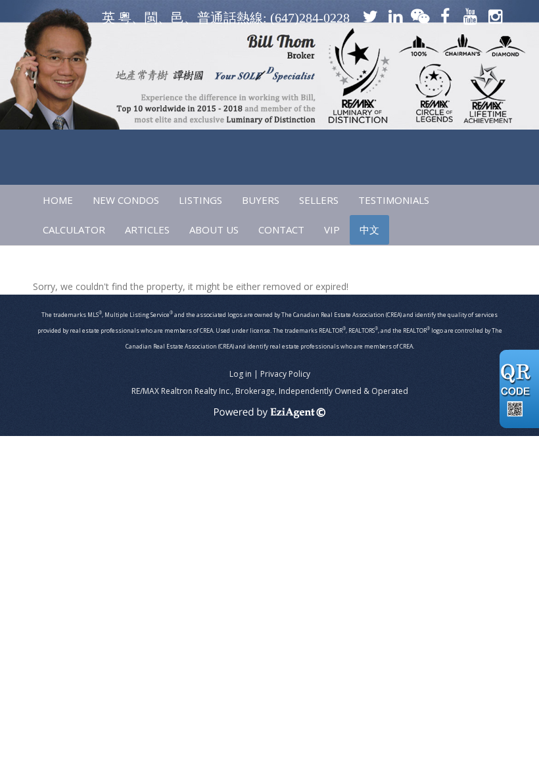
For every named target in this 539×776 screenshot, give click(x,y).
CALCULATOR (74, 229)
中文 (369, 229)
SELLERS (319, 199)
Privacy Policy (285, 373)
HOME (58, 199)
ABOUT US (214, 229)
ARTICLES (147, 229)
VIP (332, 229)
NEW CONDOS (126, 199)
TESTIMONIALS (393, 199)
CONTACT (281, 229)
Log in (240, 373)
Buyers (260, 199)
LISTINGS (200, 199)
